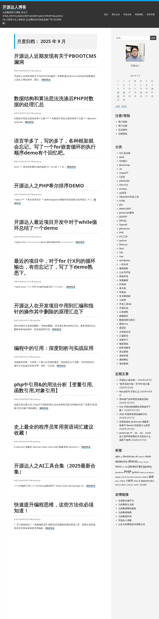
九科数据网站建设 (127, 508)
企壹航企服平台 (126, 500)
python (123, 240)
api (121, 457)
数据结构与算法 (127, 319)
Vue (121, 256)
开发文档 (127, 14)
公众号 (123, 477)
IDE (126, 467)
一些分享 (123, 264)
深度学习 (123, 339)
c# (120, 168)
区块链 (122, 284)
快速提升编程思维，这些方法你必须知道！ (54, 507)
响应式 (117, 481)
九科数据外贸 (125, 516)
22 (118, 96)
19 (141, 92)
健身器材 (123, 268)
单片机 (122, 288)
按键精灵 (123, 315)
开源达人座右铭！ (128, 379)
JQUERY (123, 216)
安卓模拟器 (124, 295)
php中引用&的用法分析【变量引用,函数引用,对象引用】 (53, 387)
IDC (121, 204)
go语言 (122, 192)
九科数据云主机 (126, 504)
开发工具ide (125, 303)
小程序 (122, 299)
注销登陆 (122, 133)
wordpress (124, 260)
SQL (121, 252)
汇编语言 (123, 335)
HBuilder (146, 462)
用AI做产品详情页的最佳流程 (133, 399)
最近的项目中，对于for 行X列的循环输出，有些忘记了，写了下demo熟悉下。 (54, 266)
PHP (121, 232)
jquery (147, 466)
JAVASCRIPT (125, 208)
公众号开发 (124, 272)
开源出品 (123, 307)
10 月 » (124, 106)
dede (148, 456)
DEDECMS (124, 180)
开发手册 (151, 14)
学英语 (122, 292)
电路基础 (123, 343)
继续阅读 (46, 79)
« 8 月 (117, 106)
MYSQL (123, 220)
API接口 (123, 160)
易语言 (122, 327)
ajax (117, 456)
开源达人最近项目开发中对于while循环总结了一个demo (55, 224)
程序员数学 (124, 347)
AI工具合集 (124, 153)
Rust (121, 248)
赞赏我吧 (139, 14)
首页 (106, 14)
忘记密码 (122, 129)
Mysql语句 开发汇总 (129, 391)
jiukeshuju (37, 71)
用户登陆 (122, 121)
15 (118, 92)
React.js (123, 244)
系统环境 (123, 355)
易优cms (123, 323)
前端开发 (123, 276)
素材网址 (123, 359)
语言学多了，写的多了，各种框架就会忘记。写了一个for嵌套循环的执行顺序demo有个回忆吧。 (55, 146)
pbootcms (124, 228)
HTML (122, 200)
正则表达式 (124, 331)
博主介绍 (116, 14)
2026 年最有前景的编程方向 (133, 414)
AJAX (121, 156)
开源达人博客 (14, 7)
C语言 (122, 176)
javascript (135, 466)
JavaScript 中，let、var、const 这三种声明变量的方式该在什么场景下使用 (135, 436)
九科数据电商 (125, 512)
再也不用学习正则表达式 (134, 477)
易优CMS (118, 485)
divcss (133, 461)
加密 (151, 476)
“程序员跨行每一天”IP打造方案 (134, 383)
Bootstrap (124, 164)
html (118, 466)
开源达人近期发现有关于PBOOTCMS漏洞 (55, 58)
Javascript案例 (126, 212)
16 (124, 92)
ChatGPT (123, 172)
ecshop (123, 188)
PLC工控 (123, 236)
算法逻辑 (123, 351)
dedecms (121, 461)
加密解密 (123, 280)
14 (152, 88)
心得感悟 (123, 311)
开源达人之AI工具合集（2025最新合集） (55, 468)
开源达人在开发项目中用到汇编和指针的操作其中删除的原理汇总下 (54, 308)
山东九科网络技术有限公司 (131, 524)
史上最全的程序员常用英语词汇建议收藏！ (54, 429)
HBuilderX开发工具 (129, 196)
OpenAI (123, 224)
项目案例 (123, 363)
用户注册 (122, 125)
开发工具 (137, 481)
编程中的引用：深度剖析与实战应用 (54, 348)
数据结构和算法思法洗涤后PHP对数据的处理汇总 (54, 101)
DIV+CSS (123, 184)
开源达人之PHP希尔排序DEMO (49, 185)
